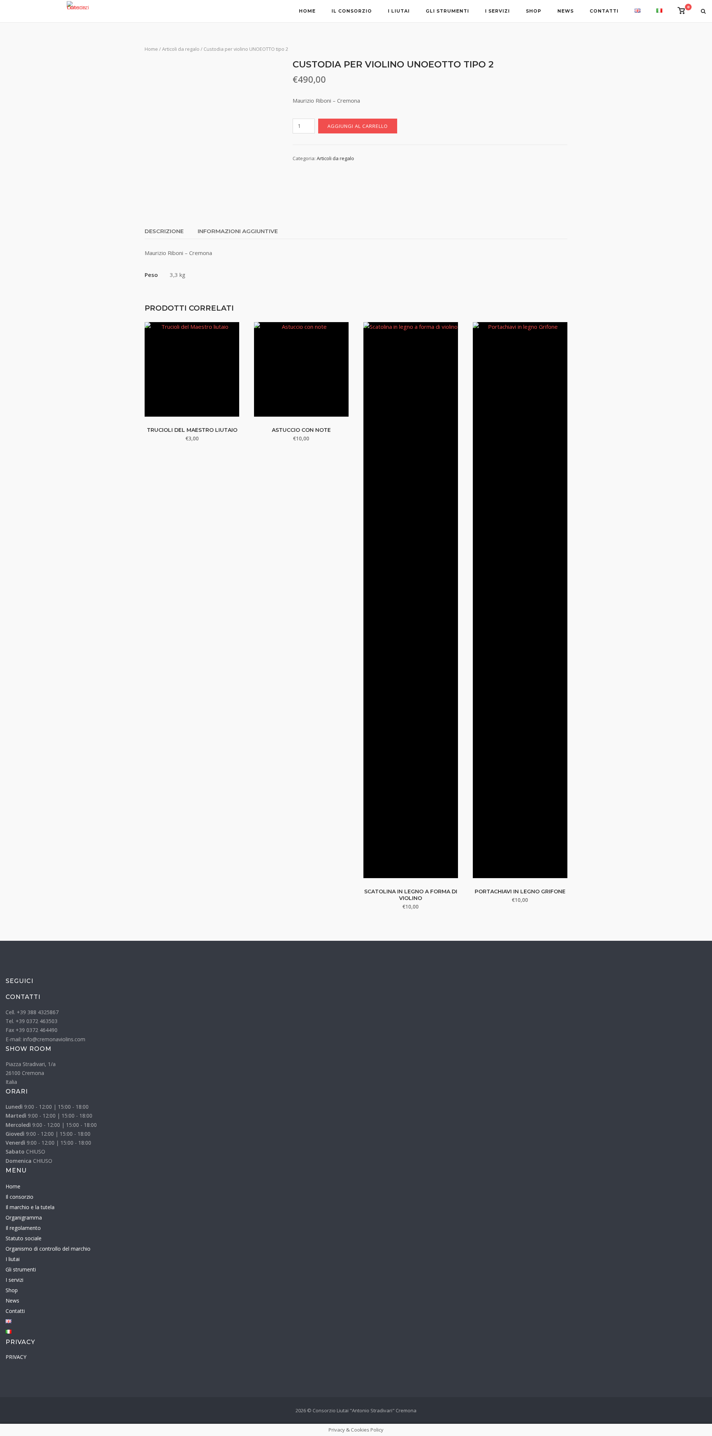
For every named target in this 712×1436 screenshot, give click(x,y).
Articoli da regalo (181, 49)
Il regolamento (23, 1227)
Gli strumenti (447, 11)
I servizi (497, 11)
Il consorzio (352, 11)
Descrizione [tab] (164, 231)
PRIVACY (16, 1356)
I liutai (399, 11)
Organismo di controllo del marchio (48, 1248)
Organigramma (24, 1217)
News (565, 11)
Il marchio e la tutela (30, 1207)
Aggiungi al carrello (357, 126)
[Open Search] (703, 12)
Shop (533, 11)
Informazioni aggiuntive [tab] (238, 231)
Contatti (604, 11)
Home (307, 11)
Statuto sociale (24, 1238)
